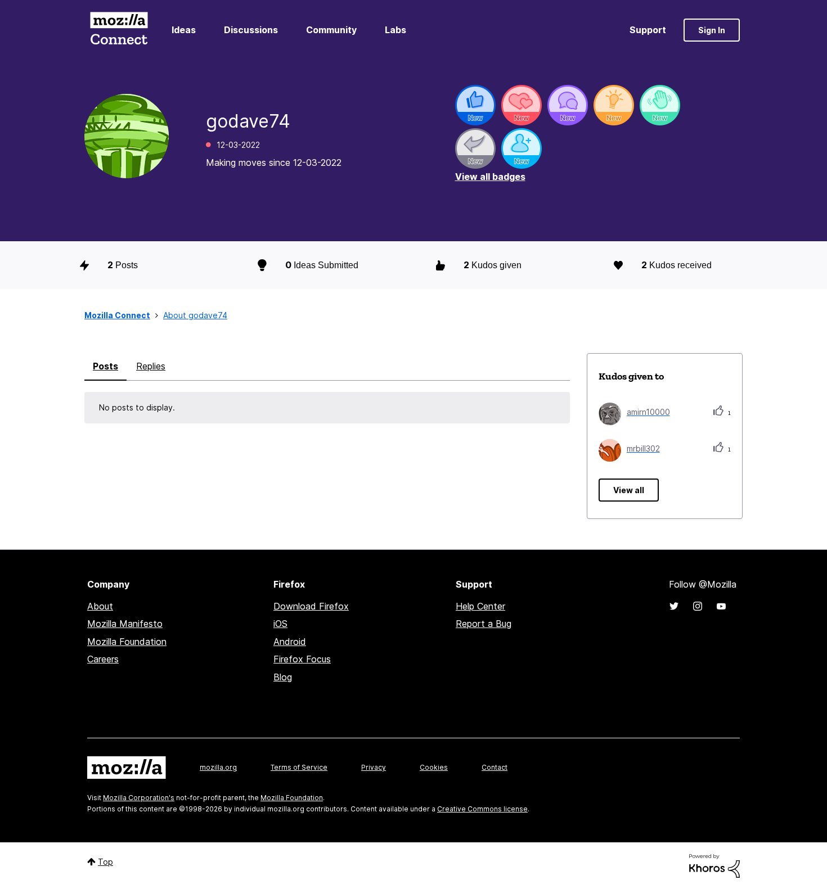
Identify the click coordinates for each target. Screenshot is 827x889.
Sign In (711, 30)
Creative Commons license (482, 809)
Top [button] (105, 862)
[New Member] (521, 148)
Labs (395, 29)
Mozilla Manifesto (125, 623)
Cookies (434, 767)
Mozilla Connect (118, 30)
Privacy (373, 767)
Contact (494, 767)
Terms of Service (299, 767)
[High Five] (521, 105)
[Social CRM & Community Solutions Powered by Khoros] (714, 865)
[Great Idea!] (614, 105)
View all (628, 490)
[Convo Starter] (567, 105)
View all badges (490, 176)
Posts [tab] (105, 366)
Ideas (184, 29)
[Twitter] (674, 606)
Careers (103, 659)
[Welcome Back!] (660, 105)
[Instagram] (698, 606)
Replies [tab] (150, 366)
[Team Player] (475, 105)
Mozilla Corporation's (138, 797)
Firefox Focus (302, 659)
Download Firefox (311, 606)
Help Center (480, 606)
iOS (280, 623)
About (100, 606)
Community (331, 29)
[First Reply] (475, 148)
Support (648, 29)
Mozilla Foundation (127, 641)
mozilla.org (218, 767)
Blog (282, 677)
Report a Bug (483, 623)
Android (289, 641)
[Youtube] (721, 606)
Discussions (251, 29)
